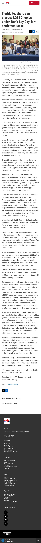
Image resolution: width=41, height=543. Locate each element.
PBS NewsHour (8, 463)
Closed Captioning (9, 483)
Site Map (6, 500)
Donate (35, 3)
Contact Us (7, 444)
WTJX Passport (8, 496)
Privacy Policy (8, 482)
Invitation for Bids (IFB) (10, 502)
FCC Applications (9, 485)
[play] (3, 541)
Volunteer (7, 497)
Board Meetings (8, 448)
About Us (6, 445)
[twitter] (6, 524)
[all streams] (38, 540)
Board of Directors (9, 447)
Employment (8, 450)
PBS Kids (6, 465)
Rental (6, 499)
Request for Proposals (10, 451)
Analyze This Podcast (10, 467)
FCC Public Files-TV (9, 479)
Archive (6, 462)
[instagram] (6, 516)
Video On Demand (9, 460)
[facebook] (6, 512)
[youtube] (6, 520)
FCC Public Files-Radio (10, 480)
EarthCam (7, 468)
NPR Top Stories (13, 384)
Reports (6, 477)
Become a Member (9, 494)
